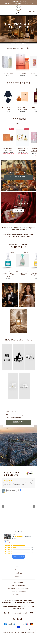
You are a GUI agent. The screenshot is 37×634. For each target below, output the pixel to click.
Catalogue (18, 573)
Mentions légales (18, 585)
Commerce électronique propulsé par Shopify (19, 632)
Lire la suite (17, 491)
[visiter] (18, 207)
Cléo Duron (20, 496)
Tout (18, 123)
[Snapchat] (16, 13)
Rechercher (18, 582)
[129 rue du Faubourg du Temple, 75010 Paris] (18, 435)
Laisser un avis (18, 557)
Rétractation (18, 595)
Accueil (18, 567)
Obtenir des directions (18, 422)
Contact (18, 576)
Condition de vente (18, 592)
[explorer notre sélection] (18, 175)
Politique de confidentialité (18, 588)
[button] (3, 506)
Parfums (18, 570)
